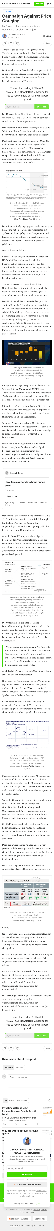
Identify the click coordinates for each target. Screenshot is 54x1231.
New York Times (21, 219)
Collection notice (27, 1212)
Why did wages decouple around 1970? (20, 1132)
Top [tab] (5, 1100)
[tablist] (13, 1067)
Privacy (37, 1209)
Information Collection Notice (35, 1193)
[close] (46, 1138)
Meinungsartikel (43, 790)
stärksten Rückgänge (16, 226)
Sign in (48, 4)
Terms (44, 1209)
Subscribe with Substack (29, 1184)
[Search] (49, 1100)
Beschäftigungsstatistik (26, 937)
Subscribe (39, 4)
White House (34, 766)
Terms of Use (41, 1190)
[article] (27, 1116)
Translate (8, 11)
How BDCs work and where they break (19, 1117)
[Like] (4, 43)
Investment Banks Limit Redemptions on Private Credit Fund (19, 1111)
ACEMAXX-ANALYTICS (16, 35)
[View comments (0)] (11, 43)
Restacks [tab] (19, 1067)
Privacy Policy (28, 1196)
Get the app (40, 1219)
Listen (48, 36)
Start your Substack (20, 1219)
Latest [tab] (12, 1100)
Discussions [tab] (22, 1100)
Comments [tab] (8, 1067)
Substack (14, 1225)
